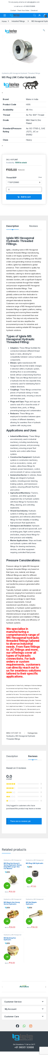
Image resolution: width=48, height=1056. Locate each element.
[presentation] (45, 987)
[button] (44, 30)
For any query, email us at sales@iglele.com (24, 2)
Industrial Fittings (18, 21)
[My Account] (39, 15)
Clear (40, 177)
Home (4, 21)
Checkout (34, 10)
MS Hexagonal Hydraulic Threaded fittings (25, 73)
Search (34, 15)
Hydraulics (5, 73)
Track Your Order (23, 10)
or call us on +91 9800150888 (24, 6)
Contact (13, 10)
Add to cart (26, 197)
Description (12, 226)
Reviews (33, 226)
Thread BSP (11, 178)
